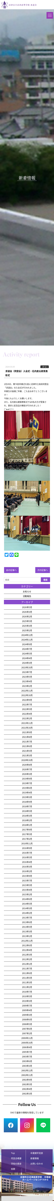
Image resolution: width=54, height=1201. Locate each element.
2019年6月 (27, 787)
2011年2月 (27, 987)
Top (13, 1153)
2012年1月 (27, 963)
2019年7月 (27, 783)
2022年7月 (27, 704)
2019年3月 (27, 797)
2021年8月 (27, 736)
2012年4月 (27, 950)
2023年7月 (27, 672)
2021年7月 (27, 741)
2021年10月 (27, 727)
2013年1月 (27, 936)
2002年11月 (27, 1075)
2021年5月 (27, 750)
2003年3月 (27, 1065)
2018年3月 (27, 815)
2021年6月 (27, 746)
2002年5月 (27, 1084)
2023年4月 (27, 681)
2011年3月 (27, 982)
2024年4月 (27, 658)
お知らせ (27, 591)
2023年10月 (27, 667)
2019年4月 (27, 792)
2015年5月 (27, 885)
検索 (45, 579)
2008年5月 (27, 1024)
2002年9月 (27, 1079)
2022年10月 (27, 695)
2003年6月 (27, 1061)
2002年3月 (27, 1093)
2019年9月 (27, 778)
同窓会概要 (16, 1158)
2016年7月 (27, 852)
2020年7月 (27, 769)
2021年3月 (27, 755)
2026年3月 (27, 611)
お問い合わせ (36, 1163)
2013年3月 (27, 931)
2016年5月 (27, 857)
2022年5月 (27, 709)
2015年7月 (27, 880)
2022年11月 (27, 690)
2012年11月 (27, 940)
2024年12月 (27, 635)
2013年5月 (27, 926)
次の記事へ (42, 570)
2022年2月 (27, 718)
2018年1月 (27, 824)
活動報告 (27, 596)
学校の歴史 (16, 1163)
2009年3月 (27, 1014)
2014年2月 (27, 912)
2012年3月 (27, 954)
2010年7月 (27, 991)
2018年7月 (27, 806)
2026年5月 (27, 607)
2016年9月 (27, 848)
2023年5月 (27, 676)
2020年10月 (27, 760)
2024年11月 (27, 639)
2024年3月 (27, 662)
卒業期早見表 (36, 1153)
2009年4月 (27, 1010)
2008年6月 (27, 1019)
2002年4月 (27, 1088)
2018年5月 (27, 811)
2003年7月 (27, 1056)
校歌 (13, 1168)
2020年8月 (27, 764)
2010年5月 (27, 996)
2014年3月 (27, 908)
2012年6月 (27, 945)
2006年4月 (27, 1047)
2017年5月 (27, 834)
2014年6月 (27, 899)
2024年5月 (27, 653)
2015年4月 (27, 889)
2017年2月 (27, 838)
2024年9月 (27, 644)
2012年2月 (27, 959)
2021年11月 (27, 723)
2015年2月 (27, 894)
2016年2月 (27, 871)
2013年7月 (27, 917)
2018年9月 (27, 801)
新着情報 (34, 1158)
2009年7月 (27, 1005)
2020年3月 (27, 774)
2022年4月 (27, 713)
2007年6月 (27, 1028)
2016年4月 (27, 862)
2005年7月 (27, 1051)
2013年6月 (27, 922)
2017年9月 (27, 829)
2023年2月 (27, 686)
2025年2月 (27, 630)
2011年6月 (27, 973)
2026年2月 (27, 616)
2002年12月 (27, 1070)
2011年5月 (27, 977)
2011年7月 (27, 968)
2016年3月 (27, 866)
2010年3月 (27, 1000)
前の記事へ (11, 570)
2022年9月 (27, 699)
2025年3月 (27, 625)
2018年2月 (27, 820)
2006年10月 (27, 1042)
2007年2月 (27, 1033)
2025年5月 (27, 621)
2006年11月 (27, 1038)
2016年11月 (27, 843)
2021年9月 (27, 732)
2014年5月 (27, 903)
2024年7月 (27, 648)
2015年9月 (27, 875)
